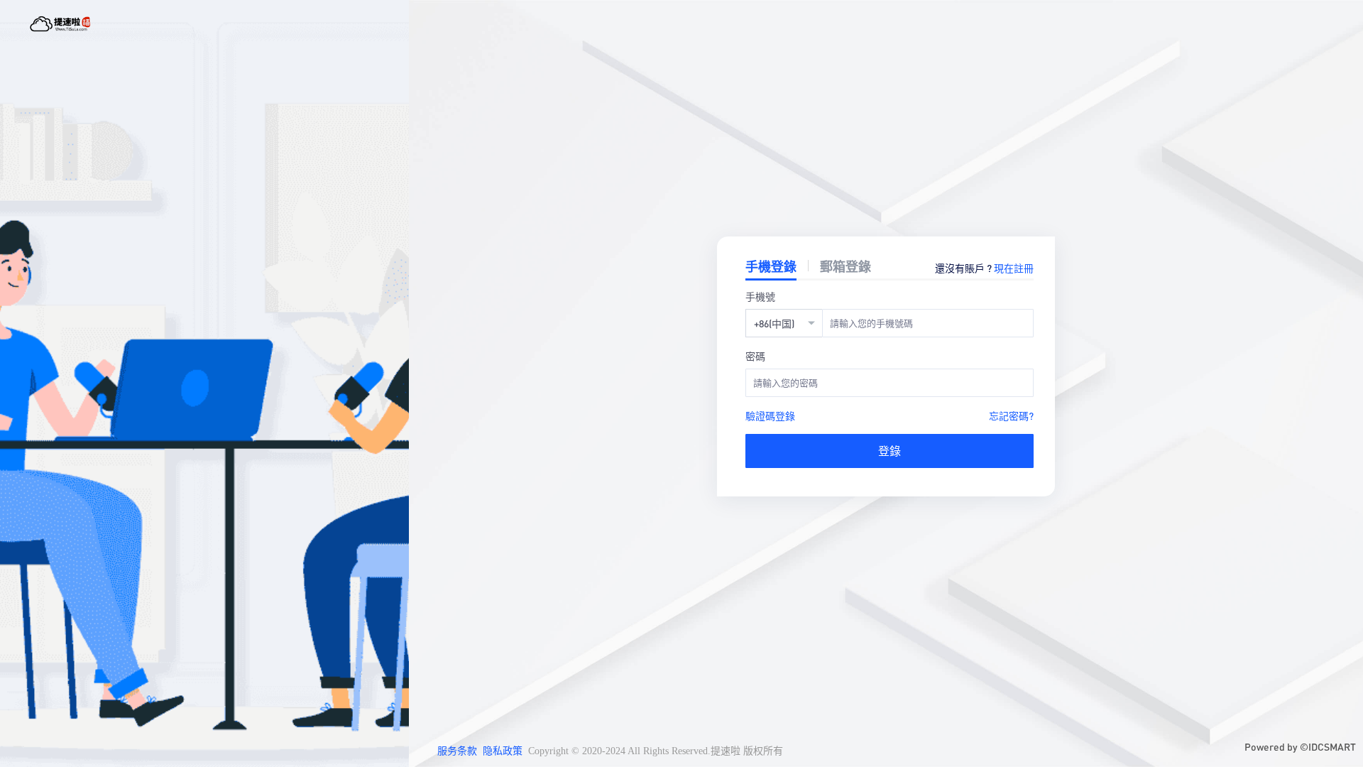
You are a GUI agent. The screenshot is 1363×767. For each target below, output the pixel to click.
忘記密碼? (1011, 415)
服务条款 (457, 751)
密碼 (755, 355)
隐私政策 (502, 751)
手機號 (760, 296)
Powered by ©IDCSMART (1300, 746)
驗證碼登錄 (770, 415)
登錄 (889, 450)
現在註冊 (1014, 267)
